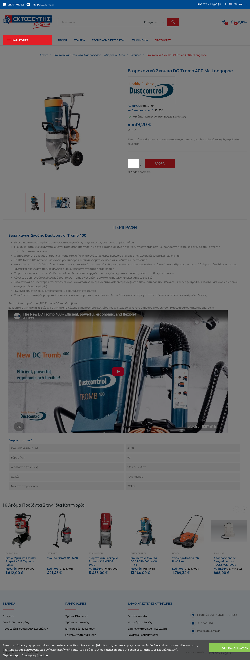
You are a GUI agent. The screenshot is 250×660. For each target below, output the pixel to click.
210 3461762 (16, 4)
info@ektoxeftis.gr (43, 4)
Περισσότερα (11, 655)
